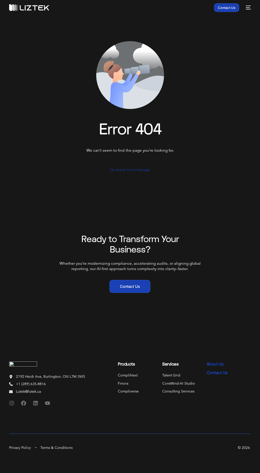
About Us (215, 363)
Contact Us (217, 372)
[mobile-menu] (247, 7)
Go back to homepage (130, 169)
